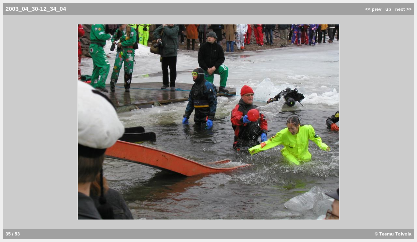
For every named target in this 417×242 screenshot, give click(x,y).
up (388, 9)
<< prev (373, 9)
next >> (403, 9)
